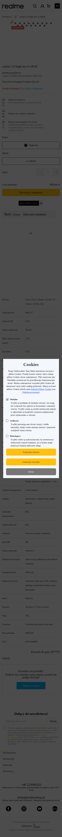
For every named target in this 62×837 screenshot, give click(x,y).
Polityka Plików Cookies (41, 389)
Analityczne (14, 421)
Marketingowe (15, 436)
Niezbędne (14, 399)
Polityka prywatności (31, 392)
